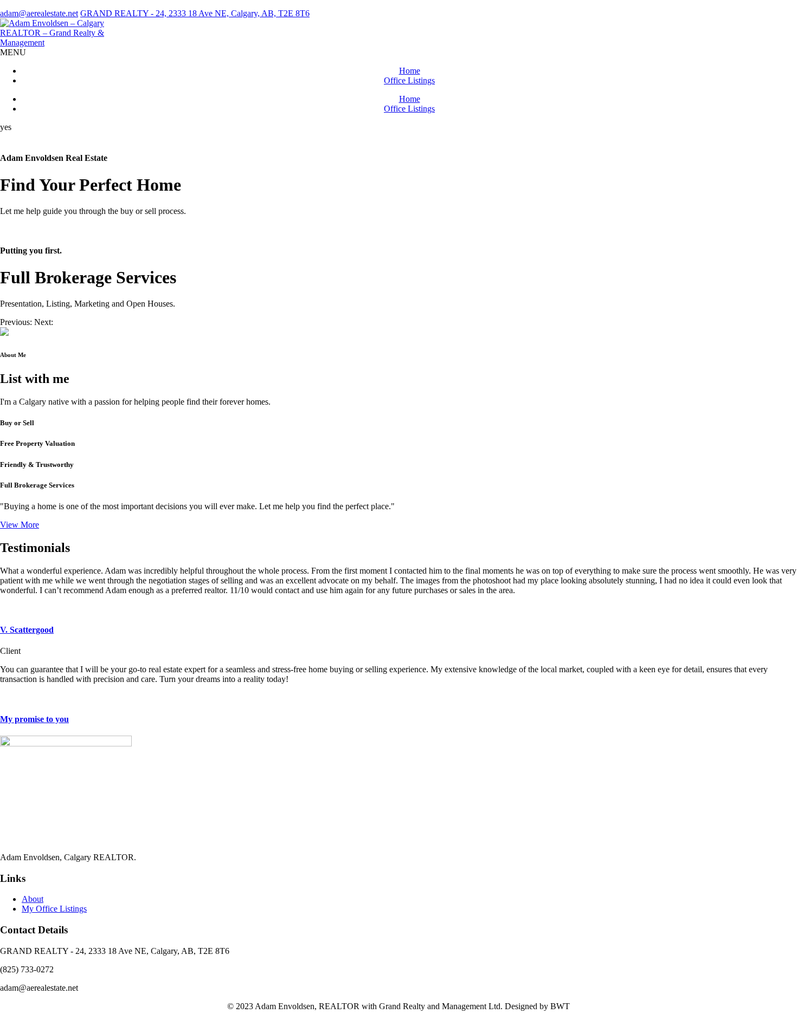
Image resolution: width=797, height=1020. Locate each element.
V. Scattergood (27, 629)
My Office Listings (54, 908)
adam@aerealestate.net (39, 13)
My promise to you (34, 719)
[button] (17, 322)
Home (409, 70)
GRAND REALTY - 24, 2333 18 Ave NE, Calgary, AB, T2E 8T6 (195, 13)
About (32, 899)
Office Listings (409, 80)
